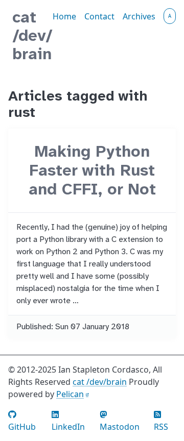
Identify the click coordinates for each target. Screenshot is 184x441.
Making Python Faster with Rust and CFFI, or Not (92, 170)
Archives (139, 16)
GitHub (22, 426)
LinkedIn (68, 426)
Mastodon (120, 426)
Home (64, 16)
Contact (99, 16)
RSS (161, 426)
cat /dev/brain (32, 35)
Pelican (70, 394)
